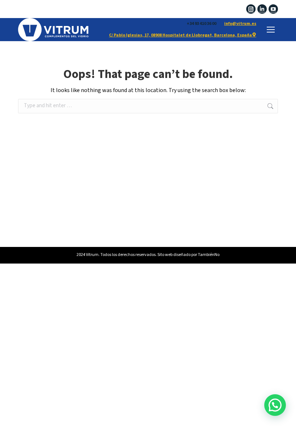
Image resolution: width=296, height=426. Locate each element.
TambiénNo (208, 255)
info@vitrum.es (240, 24)
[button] (275, 405)
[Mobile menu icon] (271, 29)
